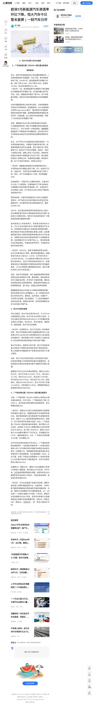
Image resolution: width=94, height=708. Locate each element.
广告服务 (44, 694)
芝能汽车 (13, 547)
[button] (78, 16)
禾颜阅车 (13, 636)
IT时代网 (13, 592)
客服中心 (41, 697)
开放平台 (39, 694)
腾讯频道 (35, 697)
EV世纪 (13, 562)
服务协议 (27, 694)
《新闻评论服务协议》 (35, 642)
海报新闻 (13, 621)
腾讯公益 (23, 697)
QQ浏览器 (29, 697)
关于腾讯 (13, 694)
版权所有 (32, 702)
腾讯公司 (28, 702)
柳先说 (13, 606)
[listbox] (30, 578)
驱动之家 (13, 532)
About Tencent (20, 694)
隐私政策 (33, 694)
